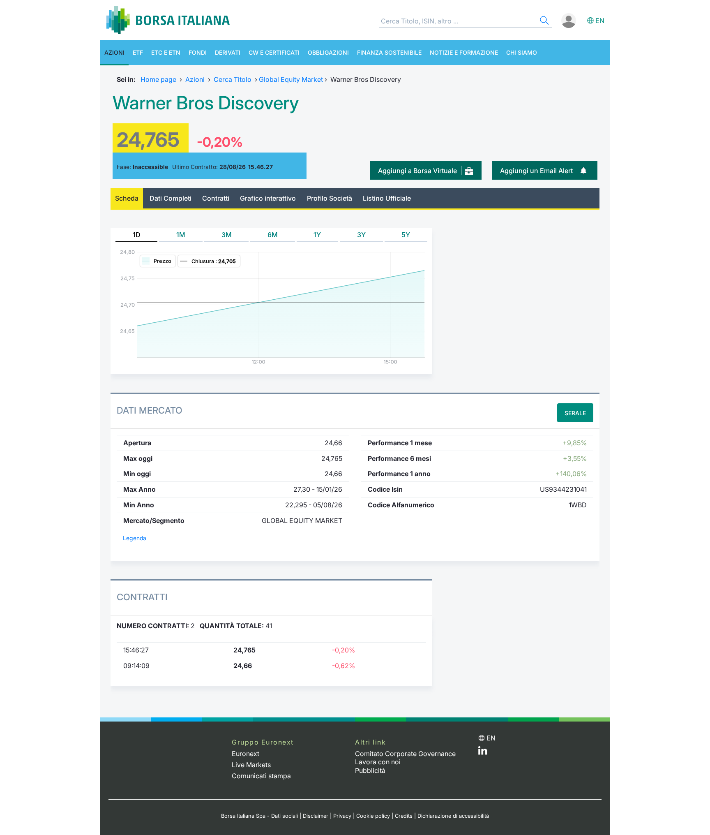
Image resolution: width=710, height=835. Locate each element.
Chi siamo (521, 52)
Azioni (114, 52)
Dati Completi (170, 198)
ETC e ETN (165, 52)
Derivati (227, 52)
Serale (575, 412)
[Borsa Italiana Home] (168, 20)
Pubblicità (370, 770)
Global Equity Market (291, 79)
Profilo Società (329, 198)
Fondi (198, 52)
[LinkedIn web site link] (482, 752)
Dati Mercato (149, 410)
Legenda (134, 538)
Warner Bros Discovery (206, 103)
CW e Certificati (274, 52)
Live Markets (251, 765)
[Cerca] (543, 21)
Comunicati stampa (261, 776)
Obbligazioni (328, 52)
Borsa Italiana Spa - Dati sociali (259, 816)
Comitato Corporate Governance (405, 753)
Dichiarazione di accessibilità (453, 816)
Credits (404, 816)
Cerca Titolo (232, 79)
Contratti (215, 198)
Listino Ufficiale (387, 198)
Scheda (126, 198)
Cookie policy (373, 816)
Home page (158, 79)
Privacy (342, 816)
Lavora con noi (378, 762)
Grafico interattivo (268, 198)
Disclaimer (315, 816)
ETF (138, 52)
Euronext (245, 753)
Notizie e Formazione (464, 52)
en (599, 20)
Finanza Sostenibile (389, 52)
